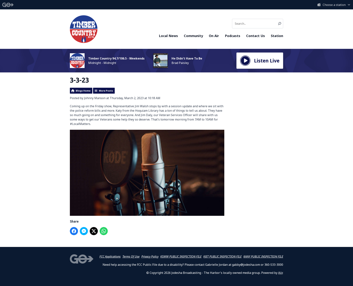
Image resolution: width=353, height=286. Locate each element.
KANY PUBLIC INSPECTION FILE (263, 256)
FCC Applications (110, 256)
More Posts (106, 90)
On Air (214, 36)
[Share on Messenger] (84, 231)
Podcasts (232, 36)
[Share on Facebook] (74, 231)
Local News (168, 36)
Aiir (280, 273)
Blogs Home (83, 90)
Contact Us (255, 36)
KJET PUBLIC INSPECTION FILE (222, 256)
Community (193, 36)
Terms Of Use (131, 256)
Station (277, 36)
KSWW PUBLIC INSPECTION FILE (181, 256)
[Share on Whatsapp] (104, 231)
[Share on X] (94, 231)
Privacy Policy (149, 256)
